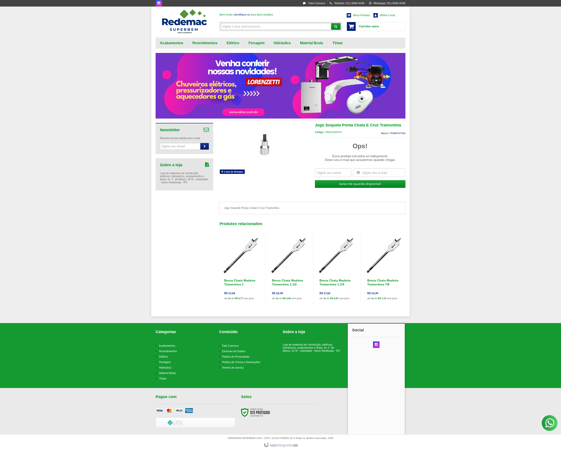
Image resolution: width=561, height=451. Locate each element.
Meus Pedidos (361, 15)
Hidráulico (165, 367)
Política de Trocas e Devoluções (241, 362)
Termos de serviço (233, 367)
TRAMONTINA (397, 133)
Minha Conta (387, 15)
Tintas (162, 378)
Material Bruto (167, 373)
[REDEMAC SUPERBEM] (184, 21)
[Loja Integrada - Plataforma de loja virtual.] (280, 445)
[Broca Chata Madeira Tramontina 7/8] (384, 270)
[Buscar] (336, 26)
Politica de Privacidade (235, 356)
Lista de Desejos (233, 171)
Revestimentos (168, 351)
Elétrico (163, 356)
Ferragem (165, 362)
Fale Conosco (316, 3)
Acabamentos (167, 345)
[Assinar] (204, 146)
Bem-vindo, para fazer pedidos (246, 14)
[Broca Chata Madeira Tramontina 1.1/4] (336, 270)
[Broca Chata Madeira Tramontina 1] (241, 270)
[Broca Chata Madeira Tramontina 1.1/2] (288, 270)
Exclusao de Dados (233, 351)
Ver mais (243, 285)
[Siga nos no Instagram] (159, 3)
